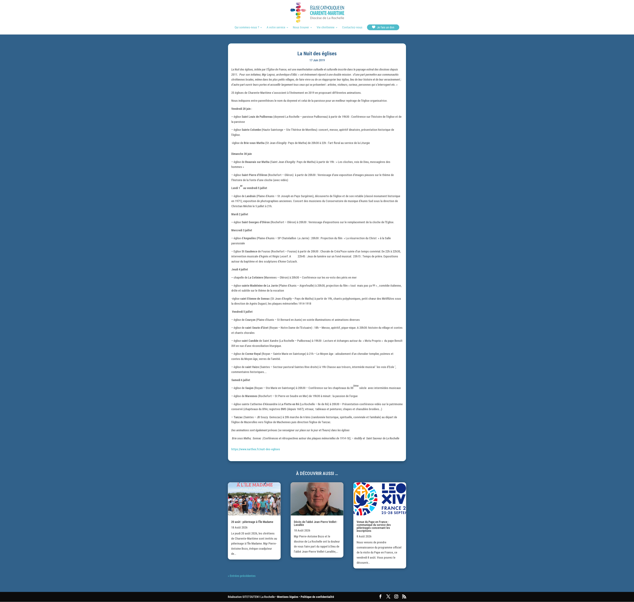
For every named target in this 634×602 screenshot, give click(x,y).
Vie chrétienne (326, 27)
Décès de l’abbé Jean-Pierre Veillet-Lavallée (315, 523)
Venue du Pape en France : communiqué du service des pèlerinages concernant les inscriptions (374, 526)
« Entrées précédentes (242, 576)
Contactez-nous (352, 27)
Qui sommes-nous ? (247, 27)
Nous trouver (301, 27)
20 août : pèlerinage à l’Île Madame (252, 522)
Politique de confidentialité (317, 597)
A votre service (276, 27)
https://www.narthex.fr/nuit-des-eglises (255, 449)
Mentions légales (287, 597)
